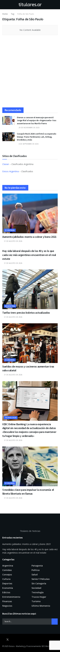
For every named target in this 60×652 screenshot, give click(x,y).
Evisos (11, 646)
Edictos (6, 592)
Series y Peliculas (41, 579)
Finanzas (7, 601)
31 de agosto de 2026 (13, 241)
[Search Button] (56, 4)
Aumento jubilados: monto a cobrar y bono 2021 (29, 237)
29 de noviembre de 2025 (29, 127)
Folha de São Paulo (25, 14)
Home (5, 14)
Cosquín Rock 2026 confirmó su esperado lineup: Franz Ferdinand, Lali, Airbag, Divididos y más (36, 136)
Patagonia (37, 565)
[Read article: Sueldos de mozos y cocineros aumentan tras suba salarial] (30, 343)
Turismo (36, 601)
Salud (35, 574)
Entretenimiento (11, 596)
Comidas (7, 570)
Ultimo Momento (41, 605)
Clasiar (5, 164)
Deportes (7, 583)
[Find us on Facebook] (3, 639)
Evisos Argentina (10, 171)
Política (36, 570)
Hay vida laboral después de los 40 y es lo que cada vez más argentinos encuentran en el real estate (29, 254)
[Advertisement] (30, 73)
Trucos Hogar (39, 596)
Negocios (7, 605)
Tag (12, 14)
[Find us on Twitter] (7, 639)
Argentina (10, 306)
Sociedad (36, 587)
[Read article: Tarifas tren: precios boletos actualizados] (30, 289)
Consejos (7, 574)
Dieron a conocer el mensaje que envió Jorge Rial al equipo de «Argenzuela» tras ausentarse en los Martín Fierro (36, 120)
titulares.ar (30, 4)
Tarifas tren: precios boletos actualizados (26, 312)
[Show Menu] (3, 4)
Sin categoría (39, 583)
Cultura (6, 579)
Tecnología (10, 417)
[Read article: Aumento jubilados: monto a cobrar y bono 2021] (30, 213)
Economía (10, 230)
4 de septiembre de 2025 (28, 144)
